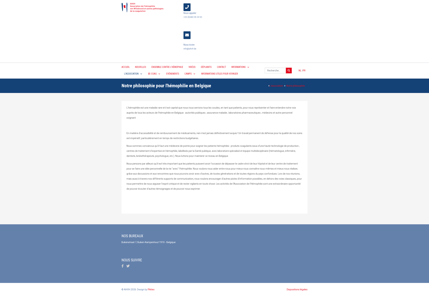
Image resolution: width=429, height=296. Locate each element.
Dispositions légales (297, 289)
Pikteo (151, 289)
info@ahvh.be (189, 49)
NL (300, 70)
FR (304, 70)
